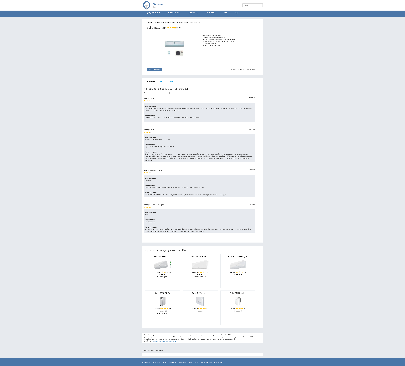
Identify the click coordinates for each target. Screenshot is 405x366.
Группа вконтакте (169, 362)
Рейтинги (182, 362)
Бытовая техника (174, 13)
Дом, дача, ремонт (153, 13)
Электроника (193, 13)
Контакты (156, 362)
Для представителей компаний (212, 362)
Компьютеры (210, 13)
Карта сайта (193, 362)
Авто (225, 13)
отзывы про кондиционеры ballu (164, 341)
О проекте (146, 362)
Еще (237, 13)
